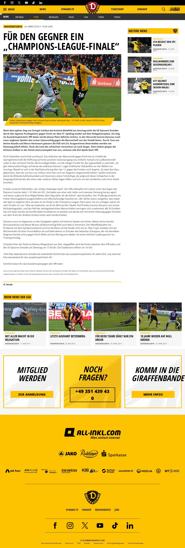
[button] (163, 9)
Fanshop (142, 9)
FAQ (78, 543)
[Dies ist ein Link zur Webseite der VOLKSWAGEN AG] (158, 470)
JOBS (117, 510)
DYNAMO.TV (67, 9)
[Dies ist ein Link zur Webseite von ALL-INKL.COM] (92, 433)
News (43, 9)
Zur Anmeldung (32, 394)
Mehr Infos (153, 394)
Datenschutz (98, 543)
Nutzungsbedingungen (115, 543)
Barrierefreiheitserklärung (51, 543)
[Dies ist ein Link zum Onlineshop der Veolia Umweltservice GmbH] (144, 470)
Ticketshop (117, 9)
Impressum (69, 543)
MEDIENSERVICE (103, 510)
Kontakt (87, 543)
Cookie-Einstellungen (136, 543)
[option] (25, 324)
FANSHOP (86, 510)
